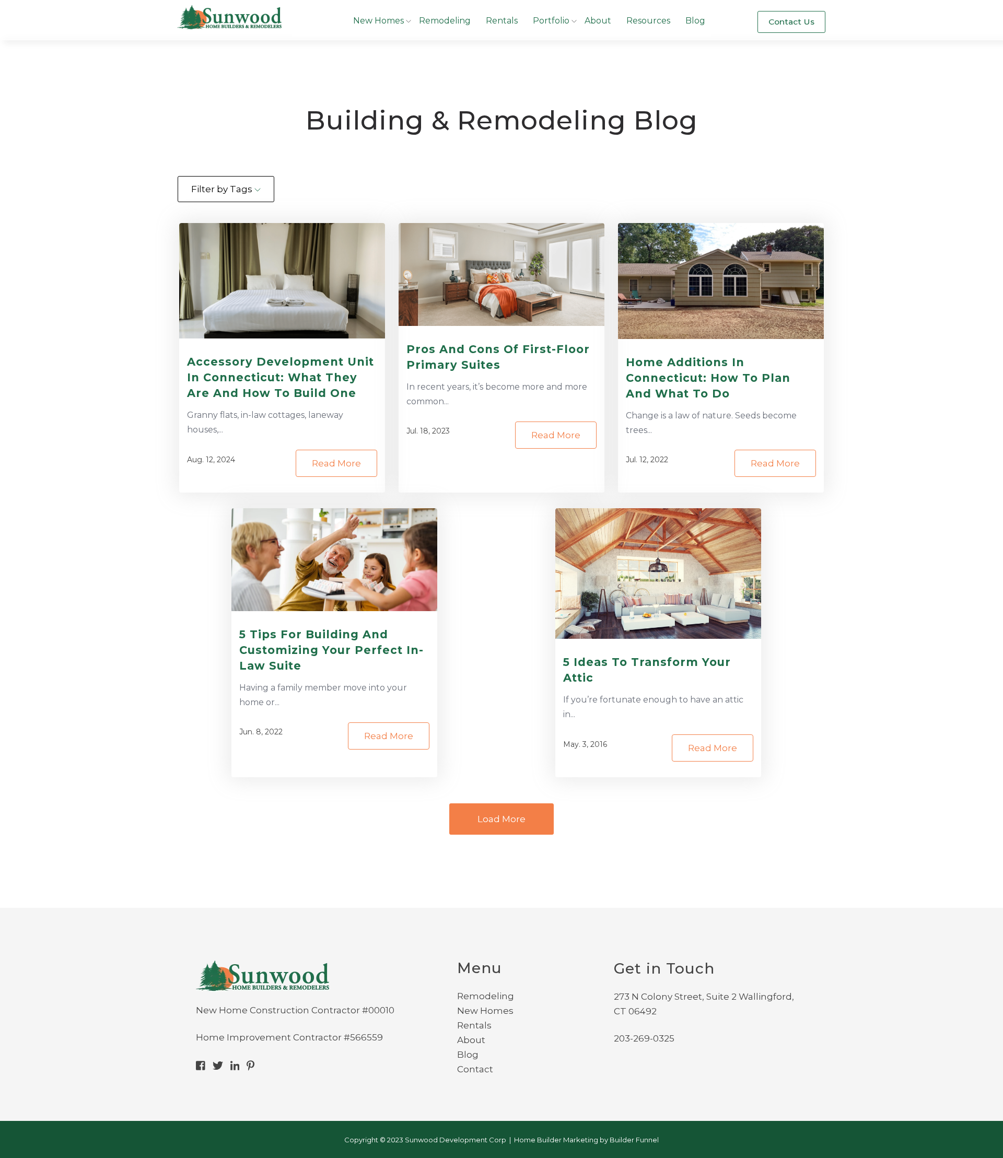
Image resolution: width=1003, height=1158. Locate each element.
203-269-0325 (644, 1038)
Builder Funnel (634, 1140)
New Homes (378, 21)
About (598, 21)
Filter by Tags (222, 189)
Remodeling (445, 21)
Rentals (502, 21)
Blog (695, 21)
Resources (648, 21)
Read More (336, 463)
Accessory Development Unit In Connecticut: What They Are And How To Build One (280, 377)
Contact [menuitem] (475, 1069)
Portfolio (551, 21)
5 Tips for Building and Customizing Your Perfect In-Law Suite (331, 650)
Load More (501, 819)
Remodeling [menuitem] (485, 996)
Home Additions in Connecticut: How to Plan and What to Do (708, 378)
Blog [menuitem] (468, 1054)
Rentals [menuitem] (474, 1025)
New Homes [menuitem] (485, 1010)
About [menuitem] (471, 1040)
